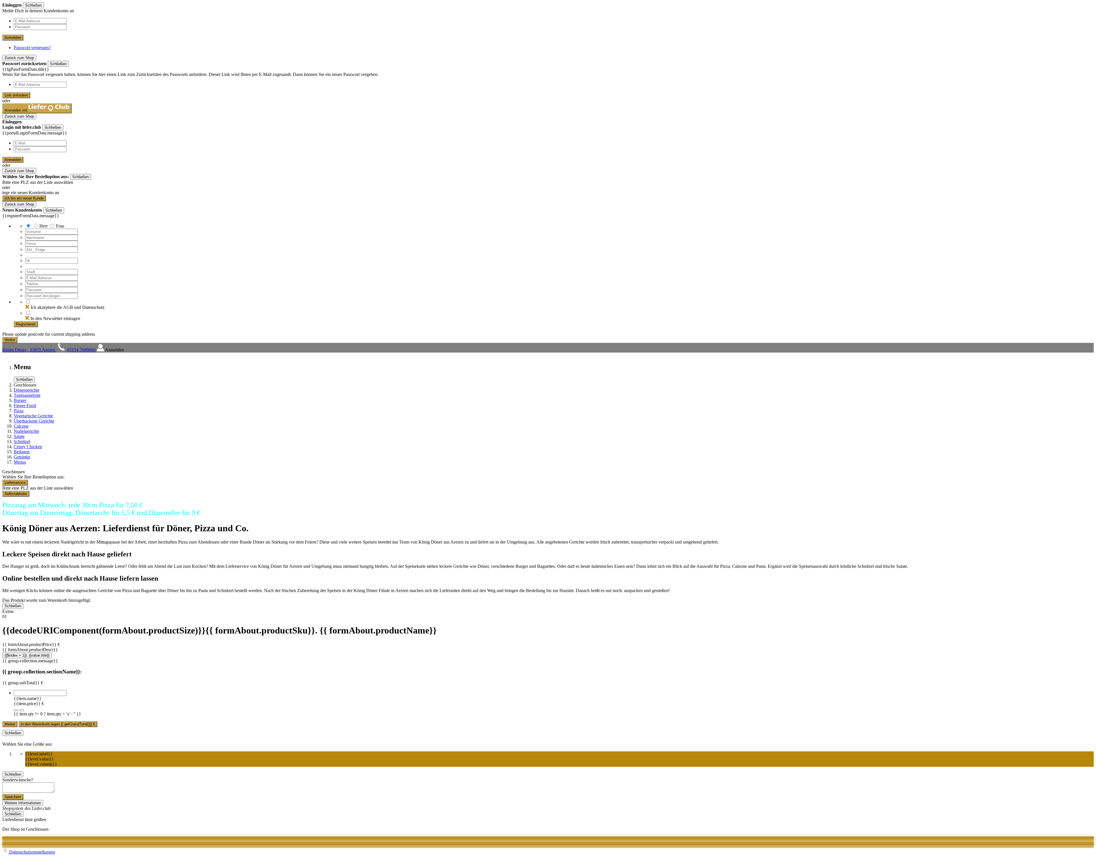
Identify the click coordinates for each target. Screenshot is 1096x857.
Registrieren (26, 324)
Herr (43, 226)
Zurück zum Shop (19, 58)
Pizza (18, 410)
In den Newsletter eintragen (55, 318)
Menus (20, 462)
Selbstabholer (16, 494)
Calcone (21, 426)
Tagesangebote (27, 395)
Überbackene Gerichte (34, 421)
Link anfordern (16, 95)
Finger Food (25, 405)
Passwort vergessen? (32, 47)
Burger (20, 400)
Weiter (10, 724)
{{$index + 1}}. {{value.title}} (27, 655)
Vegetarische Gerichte (33, 415)
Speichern (13, 797)
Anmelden (13, 37)
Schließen (33, 5)
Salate (19, 436)
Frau (60, 226)
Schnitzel (22, 441)
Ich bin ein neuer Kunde (24, 198)
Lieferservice (15, 482)
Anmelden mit (17, 110)
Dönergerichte (26, 390)
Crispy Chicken (28, 446)
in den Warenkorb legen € (58, 724)
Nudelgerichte (26, 431)
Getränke (22, 456)
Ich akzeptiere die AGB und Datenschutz (67, 307)
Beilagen (22, 451)
